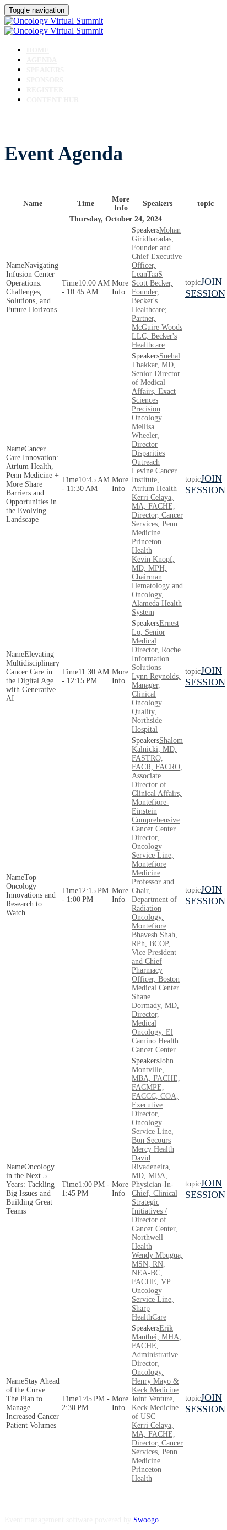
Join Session (205, 287)
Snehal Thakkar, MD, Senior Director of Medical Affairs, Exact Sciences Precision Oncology (156, 387)
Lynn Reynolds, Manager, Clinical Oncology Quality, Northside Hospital (156, 703)
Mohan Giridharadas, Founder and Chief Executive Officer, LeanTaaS (157, 252)
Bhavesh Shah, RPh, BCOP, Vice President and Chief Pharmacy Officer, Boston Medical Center (156, 961)
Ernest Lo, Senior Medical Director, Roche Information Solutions (156, 645)
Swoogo (146, 1520)
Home (37, 50)
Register (44, 90)
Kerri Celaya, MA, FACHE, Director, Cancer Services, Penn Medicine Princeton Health (157, 524)
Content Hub (52, 100)
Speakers (45, 70)
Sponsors (44, 80)
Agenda (41, 60)
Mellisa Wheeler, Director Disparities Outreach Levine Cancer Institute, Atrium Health (154, 458)
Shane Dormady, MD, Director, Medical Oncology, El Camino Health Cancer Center (155, 1023)
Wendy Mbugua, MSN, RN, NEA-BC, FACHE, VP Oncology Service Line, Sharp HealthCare (157, 1286)
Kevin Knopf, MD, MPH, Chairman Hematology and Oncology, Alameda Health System (157, 585)
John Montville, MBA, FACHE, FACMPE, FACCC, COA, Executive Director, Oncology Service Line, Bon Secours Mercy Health (156, 1105)
